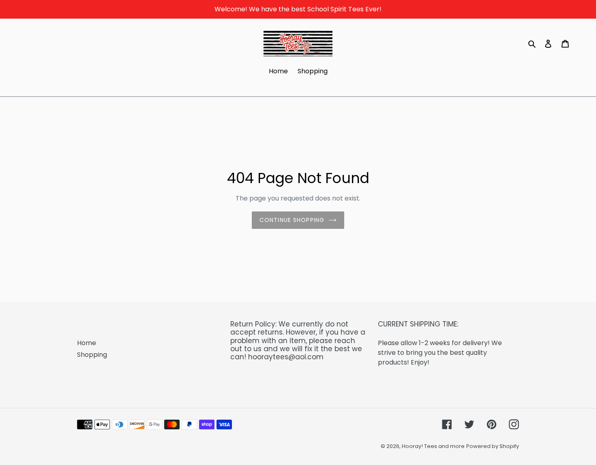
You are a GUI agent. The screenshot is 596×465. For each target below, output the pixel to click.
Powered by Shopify (492, 446)
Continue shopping (291, 220)
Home (86, 343)
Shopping (92, 354)
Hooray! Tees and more (433, 446)
